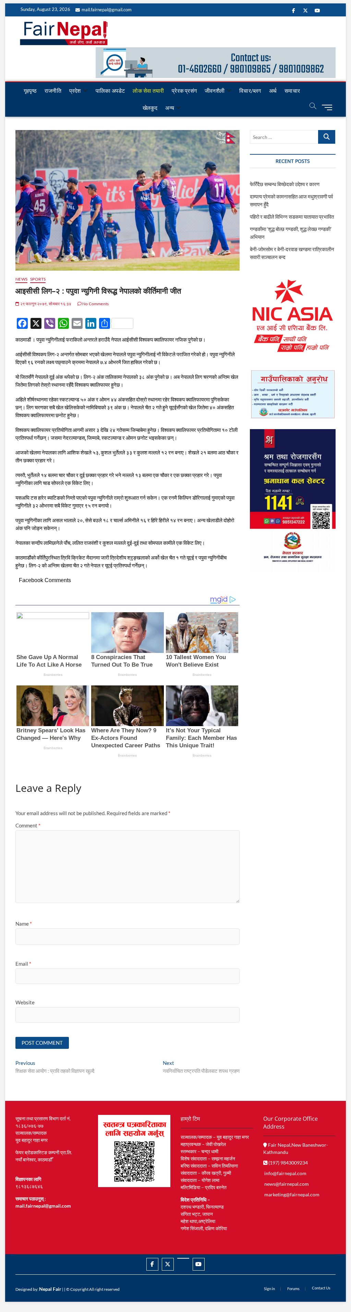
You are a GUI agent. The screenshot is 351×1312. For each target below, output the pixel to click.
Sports (38, 279)
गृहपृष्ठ (30, 90)
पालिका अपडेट (110, 90)
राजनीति (53, 90)
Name (23, 924)
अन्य (169, 107)
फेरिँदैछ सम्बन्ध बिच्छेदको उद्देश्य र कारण (284, 184)
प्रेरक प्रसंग (184, 90)
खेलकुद (150, 107)
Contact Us (321, 1288)
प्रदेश (75, 90)
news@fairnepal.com (286, 1184)
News (21, 279)
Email (23, 964)
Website (25, 1002)
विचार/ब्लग (250, 90)
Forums (293, 1288)
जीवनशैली (215, 90)
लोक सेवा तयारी (148, 90)
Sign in (269, 1288)
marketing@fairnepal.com (291, 1194)
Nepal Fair (50, 1289)
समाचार (292, 90)
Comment (27, 825)
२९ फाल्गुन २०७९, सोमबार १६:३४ (45, 303)
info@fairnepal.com (285, 1173)
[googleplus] (183, 1258)
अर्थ (273, 90)
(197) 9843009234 (287, 1163)
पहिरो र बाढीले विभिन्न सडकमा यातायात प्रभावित (292, 217)
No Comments (95, 303)
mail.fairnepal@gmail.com (107, 9)
